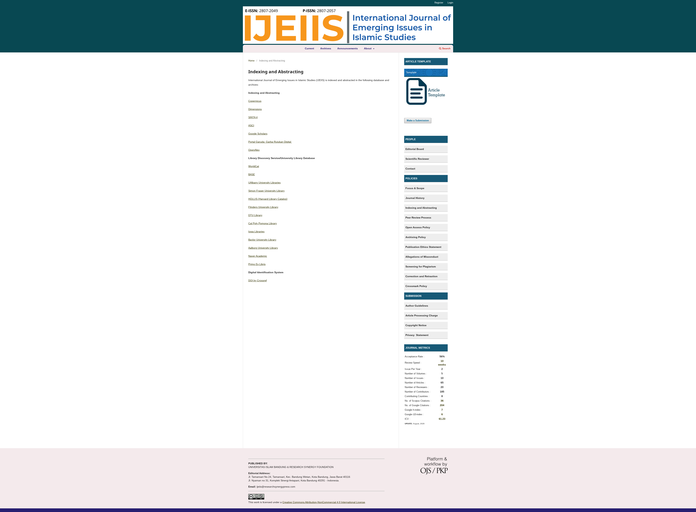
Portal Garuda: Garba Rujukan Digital (270, 141)
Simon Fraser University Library (266, 190)
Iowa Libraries (256, 231)
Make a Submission (418, 120)
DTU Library (255, 215)
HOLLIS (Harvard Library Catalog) (267, 198)
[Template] (426, 104)
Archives (325, 48)
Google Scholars (257, 133)
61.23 (442, 418)
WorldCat (253, 166)
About (368, 48)
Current (309, 48)
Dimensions (255, 109)
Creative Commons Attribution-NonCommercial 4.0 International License (323, 502)
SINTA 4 (253, 117)
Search (446, 48)
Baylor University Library (262, 239)
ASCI (251, 125)
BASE (251, 174)
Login (450, 2)
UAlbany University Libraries (264, 182)
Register (438, 2)
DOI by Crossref (257, 280)
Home (251, 60)
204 (442, 405)
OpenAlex (254, 149)
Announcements (347, 48)
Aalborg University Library (263, 247)
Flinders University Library (263, 207)
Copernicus (254, 101)
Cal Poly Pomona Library (262, 223)
